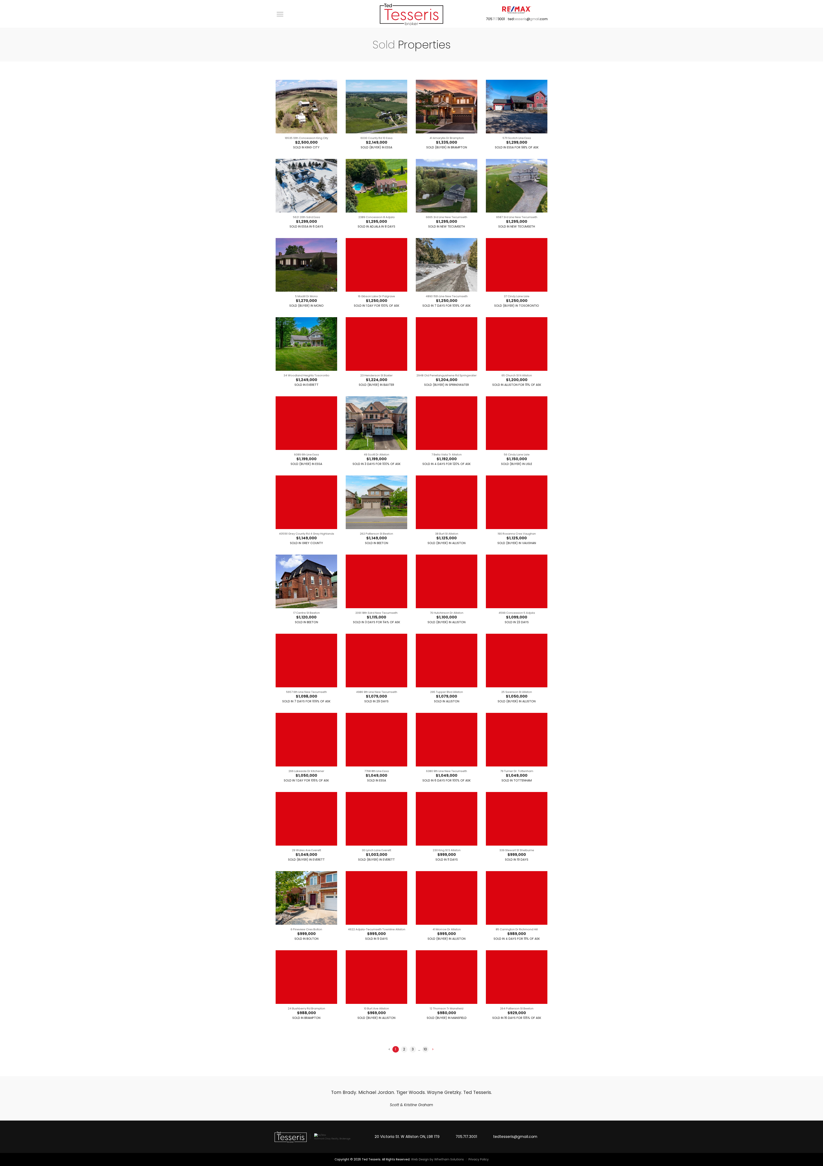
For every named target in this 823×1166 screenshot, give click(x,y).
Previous (277, 1105)
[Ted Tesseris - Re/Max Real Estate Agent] (411, 14)
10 (425, 1049)
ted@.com (528, 19)
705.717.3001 (466, 1149)
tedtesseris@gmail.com (515, 1149)
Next (546, 1105)
